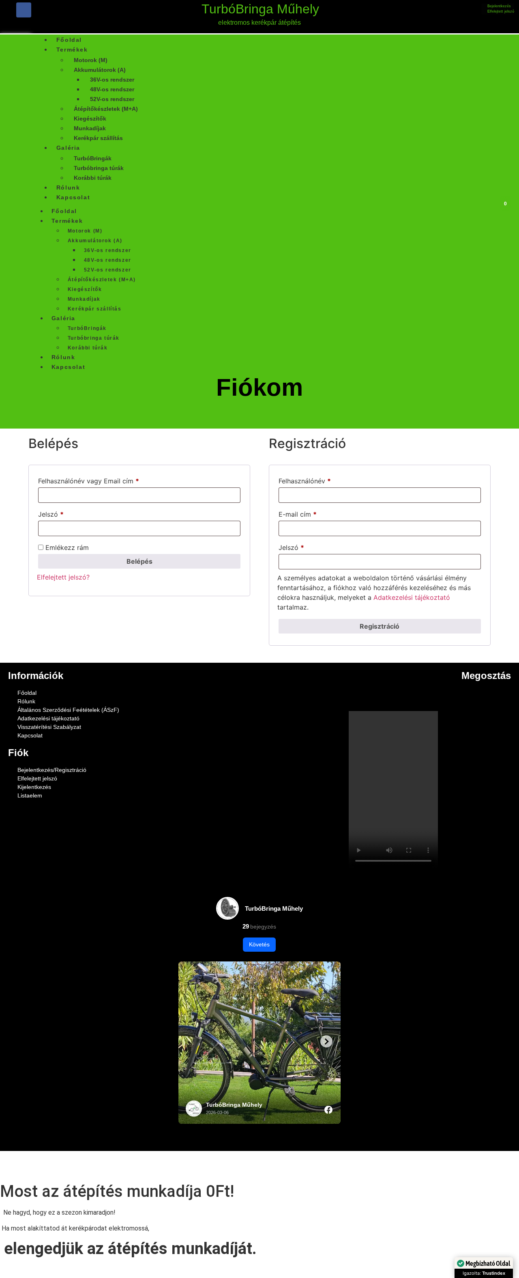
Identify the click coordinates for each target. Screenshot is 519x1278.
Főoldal (64, 211)
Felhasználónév (318, 479)
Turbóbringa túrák (99, 168)
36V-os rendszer (112, 79)
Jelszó (64, 513)
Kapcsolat (73, 197)
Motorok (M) (90, 60)
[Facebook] (23, 9)
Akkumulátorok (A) (100, 70)
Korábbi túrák (93, 178)
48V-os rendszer (112, 89)
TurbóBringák (93, 158)
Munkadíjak (90, 128)
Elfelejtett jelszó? (63, 577)
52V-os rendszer (112, 99)
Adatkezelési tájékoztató (411, 597)
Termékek (72, 49)
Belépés (139, 561)
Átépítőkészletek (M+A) (106, 109)
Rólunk (63, 357)
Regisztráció (379, 626)
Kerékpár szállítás (98, 138)
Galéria (68, 147)
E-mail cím (311, 513)
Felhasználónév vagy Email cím (101, 479)
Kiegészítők (90, 118)
